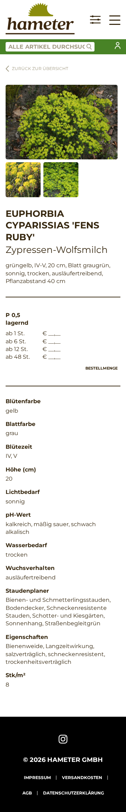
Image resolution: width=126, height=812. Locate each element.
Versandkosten (82, 777)
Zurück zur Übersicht (40, 68)
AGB (27, 793)
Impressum (37, 777)
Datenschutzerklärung (73, 793)
